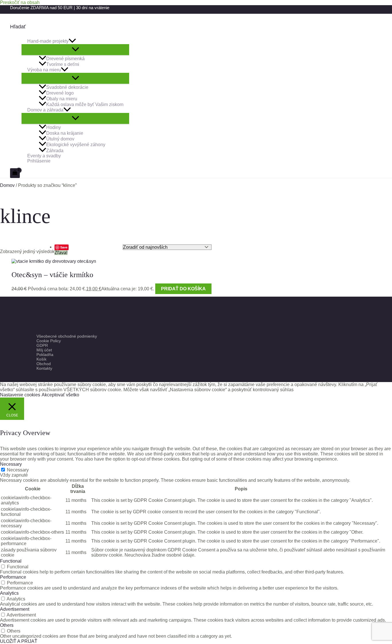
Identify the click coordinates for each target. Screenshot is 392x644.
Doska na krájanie (64, 133)
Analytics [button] (9, 593)
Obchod (43, 363)
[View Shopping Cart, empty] (15, 173)
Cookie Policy (48, 340)
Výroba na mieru (44, 69)
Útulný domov (60, 138)
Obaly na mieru (61, 98)
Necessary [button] (11, 464)
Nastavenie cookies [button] (20, 394)
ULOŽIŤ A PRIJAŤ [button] (18, 641)
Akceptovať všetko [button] (60, 394)
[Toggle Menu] (75, 49)
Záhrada (54, 150)
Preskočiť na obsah (20, 2)
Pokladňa (44, 354)
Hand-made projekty (48, 41)
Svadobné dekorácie (67, 87)
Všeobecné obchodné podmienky (66, 336)
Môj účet (44, 350)
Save (63, 247)
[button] (18, 27)
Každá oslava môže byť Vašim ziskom (84, 104)
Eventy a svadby (44, 155)
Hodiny (53, 127)
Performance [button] (13, 577)
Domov (7, 185)
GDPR (42, 345)
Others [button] (6, 625)
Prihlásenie (39, 160)
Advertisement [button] (14, 609)
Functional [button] (11, 561)
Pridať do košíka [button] (183, 288)
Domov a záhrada (45, 109)
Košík (41, 359)
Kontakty (44, 368)
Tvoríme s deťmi (62, 64)
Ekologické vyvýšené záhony (75, 144)
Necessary (18, 469)
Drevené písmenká (65, 58)
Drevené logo (60, 93)
